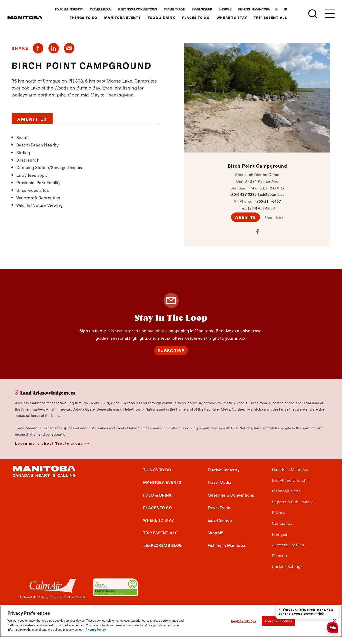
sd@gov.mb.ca (272, 194)
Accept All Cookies (278, 620)
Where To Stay (232, 18)
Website (245, 217)
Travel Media (100, 9)
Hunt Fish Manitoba (290, 469)
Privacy (278, 512)
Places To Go (196, 18)
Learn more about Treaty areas (49, 443)
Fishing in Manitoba (254, 9)
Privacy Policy (95, 629)
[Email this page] (69, 48)
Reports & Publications (293, 502)
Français (280, 534)
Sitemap (279, 555)
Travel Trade (174, 9)
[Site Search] (313, 14)
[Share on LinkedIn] (53, 48)
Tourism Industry (69, 9)
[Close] (334, 620)
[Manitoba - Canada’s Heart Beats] (24, 17)
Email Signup (201, 9)
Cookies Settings (243, 620)
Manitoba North (286, 491)
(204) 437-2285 (243, 194)
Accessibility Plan (288, 545)
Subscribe (171, 350)
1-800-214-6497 (267, 201)
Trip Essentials (270, 18)
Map (268, 217)
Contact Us (282, 523)
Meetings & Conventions (137, 9)
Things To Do (83, 18)
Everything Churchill (291, 480)
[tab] (32, 118)
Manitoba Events (122, 18)
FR (285, 9)
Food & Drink (161, 18)
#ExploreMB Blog (162, 545)
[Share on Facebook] (38, 48)
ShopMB (225, 9)
